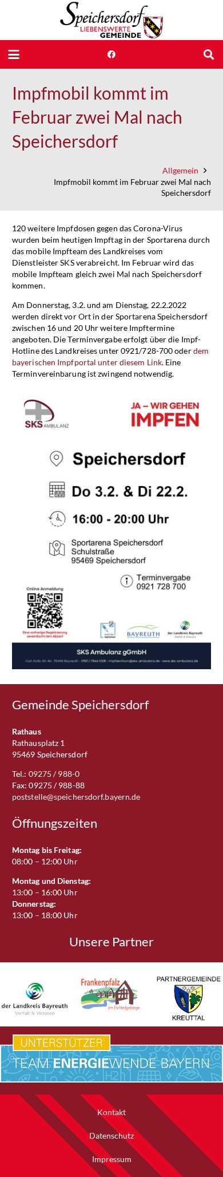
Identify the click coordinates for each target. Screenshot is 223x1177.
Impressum (112, 1159)
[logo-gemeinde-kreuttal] (188, 998)
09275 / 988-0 (54, 774)
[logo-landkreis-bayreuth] (34, 998)
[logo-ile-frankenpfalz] (111, 994)
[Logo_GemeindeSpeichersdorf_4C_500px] (111, 20)
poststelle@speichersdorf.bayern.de (76, 796)
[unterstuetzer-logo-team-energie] (111, 1058)
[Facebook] (111, 54)
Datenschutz (111, 1135)
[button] (14, 54)
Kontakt (111, 1112)
